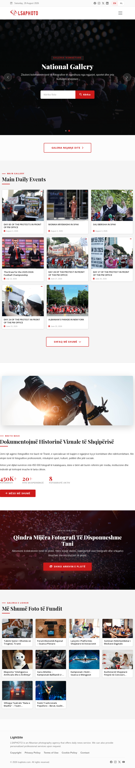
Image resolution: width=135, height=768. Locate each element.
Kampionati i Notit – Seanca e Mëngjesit (81, 673)
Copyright (15, 752)
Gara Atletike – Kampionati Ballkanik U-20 (49, 674)
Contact (85, 752)
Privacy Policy (32, 752)
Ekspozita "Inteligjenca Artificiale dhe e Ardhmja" (17, 673)
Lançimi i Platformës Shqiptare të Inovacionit (83, 642)
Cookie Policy (69, 752)
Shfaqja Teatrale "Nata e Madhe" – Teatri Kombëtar (17, 705)
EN (114, 3)
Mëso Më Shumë (19, 493)
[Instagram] (99, 3)
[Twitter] (103, 3)
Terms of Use (51, 752)
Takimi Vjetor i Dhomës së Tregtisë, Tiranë (17, 642)
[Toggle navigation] (120, 13)
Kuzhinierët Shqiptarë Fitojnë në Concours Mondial (115, 674)
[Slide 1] (66, 131)
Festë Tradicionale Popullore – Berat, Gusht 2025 (49, 705)
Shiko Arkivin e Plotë (69, 566)
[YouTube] (123, 762)
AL (121, 3)
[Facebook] (95, 3)
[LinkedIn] (107, 3)
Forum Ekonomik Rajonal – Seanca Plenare (50, 642)
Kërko (87, 93)
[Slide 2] (69, 130)
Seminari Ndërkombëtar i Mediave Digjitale (117, 642)
